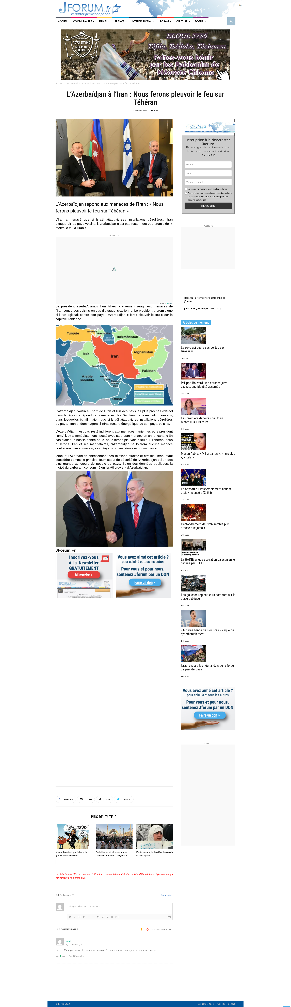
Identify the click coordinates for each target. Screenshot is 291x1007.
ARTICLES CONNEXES (72, 817)
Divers (199, 21)
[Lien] (107, 917)
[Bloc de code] (103, 917)
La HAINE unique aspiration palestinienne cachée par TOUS (208, 561)
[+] (117, 917)
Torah (164, 21)
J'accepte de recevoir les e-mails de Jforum (207, 189)
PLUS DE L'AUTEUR (103, 817)
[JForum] (145, 8)
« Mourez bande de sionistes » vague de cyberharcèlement (207, 632)
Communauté (82, 21)
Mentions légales (206, 1003)
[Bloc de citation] (98, 917)
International (142, 21)
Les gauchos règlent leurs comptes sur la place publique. (208, 597)
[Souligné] (79, 917)
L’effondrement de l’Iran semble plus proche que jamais (205, 526)
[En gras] (70, 917)
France (119, 21)
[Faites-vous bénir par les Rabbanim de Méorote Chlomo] (145, 54)
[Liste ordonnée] (89, 917)
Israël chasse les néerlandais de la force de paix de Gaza (207, 667)
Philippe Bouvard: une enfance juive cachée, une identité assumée (204, 385)
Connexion (166, 895)
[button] (231, 21)
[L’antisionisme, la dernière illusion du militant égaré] (154, 836)
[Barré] (84, 917)
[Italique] (74, 917)
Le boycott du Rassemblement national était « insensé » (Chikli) (206, 491)
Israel (103, 21)
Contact (231, 1003)
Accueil (63, 21)
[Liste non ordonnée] (93, 917)
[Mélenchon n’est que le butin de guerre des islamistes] (74, 836)
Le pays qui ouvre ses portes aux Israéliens (202, 349)
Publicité (221, 1003)
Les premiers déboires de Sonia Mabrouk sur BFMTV (202, 420)
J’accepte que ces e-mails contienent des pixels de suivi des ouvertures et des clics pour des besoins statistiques (210, 196)
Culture (181, 21)
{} (112, 917)
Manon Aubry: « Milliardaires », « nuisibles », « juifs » (208, 455)
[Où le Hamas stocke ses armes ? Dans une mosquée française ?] (114, 836)
